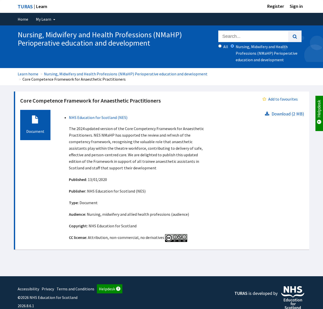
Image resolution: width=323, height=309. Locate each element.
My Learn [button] (44, 19)
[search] (295, 36)
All (225, 46)
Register (275, 6)
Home (23, 19)
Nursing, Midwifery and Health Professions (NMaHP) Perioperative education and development (125, 73)
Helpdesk (107, 288)
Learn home (28, 73)
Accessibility (28, 288)
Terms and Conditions (75, 288)
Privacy (48, 288)
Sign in (296, 6)
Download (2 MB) (287, 113)
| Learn (32, 6)
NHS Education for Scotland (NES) (98, 117)
